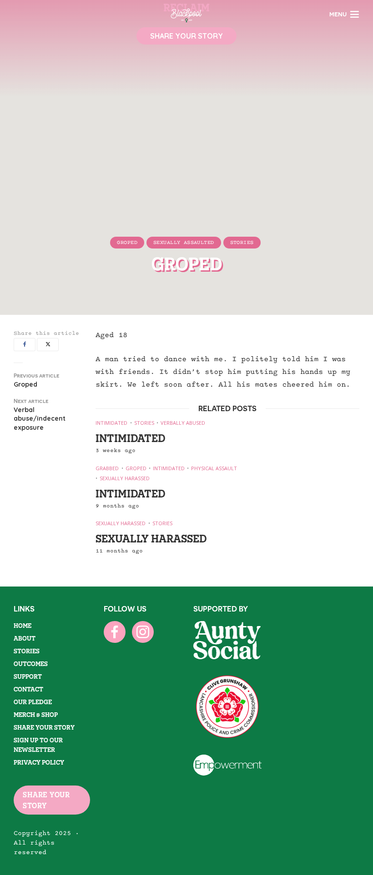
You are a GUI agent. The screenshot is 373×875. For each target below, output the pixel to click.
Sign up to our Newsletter (38, 744)
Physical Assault (214, 468)
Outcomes (31, 663)
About (24, 638)
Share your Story (44, 727)
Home (22, 625)
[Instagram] (143, 632)
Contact (28, 689)
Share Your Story (186, 35)
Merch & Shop (36, 714)
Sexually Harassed (125, 478)
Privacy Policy (39, 762)
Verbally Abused (183, 422)
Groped (127, 242)
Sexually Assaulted (183, 242)
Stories (242, 242)
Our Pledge (33, 702)
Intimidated (111, 422)
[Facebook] (115, 632)
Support (28, 676)
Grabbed (107, 468)
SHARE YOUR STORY (46, 800)
